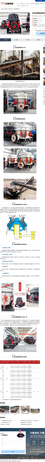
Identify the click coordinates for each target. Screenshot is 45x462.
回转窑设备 (32, 3)
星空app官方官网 (5, 461)
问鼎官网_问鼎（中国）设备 (24, 3)
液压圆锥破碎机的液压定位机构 (26, 424)
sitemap (36, 457)
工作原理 (27, 39)
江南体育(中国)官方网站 (12, 461)
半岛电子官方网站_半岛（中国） (5, 459)
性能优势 (38, 39)
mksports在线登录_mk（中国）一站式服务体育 (25, 459)
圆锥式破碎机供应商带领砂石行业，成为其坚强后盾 (29, 420)
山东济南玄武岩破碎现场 (25, 413)
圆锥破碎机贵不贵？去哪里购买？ (26, 422)
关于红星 (18, 5)
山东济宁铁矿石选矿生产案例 (14, 414)
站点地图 (32, 457)
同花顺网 (38, 459)
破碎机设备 (37, 3)
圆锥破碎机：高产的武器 (5, 424)
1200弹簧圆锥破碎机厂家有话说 (6, 420)
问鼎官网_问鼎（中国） (25, 5)
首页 (18, 3)
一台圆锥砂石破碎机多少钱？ (6, 422)
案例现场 (41, 3)
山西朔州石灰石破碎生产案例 (4, 414)
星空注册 (18, 461)
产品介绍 (5, 39)
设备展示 (16, 39)
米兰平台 (34, 459)
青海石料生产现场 (35, 413)
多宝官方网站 (14, 459)
